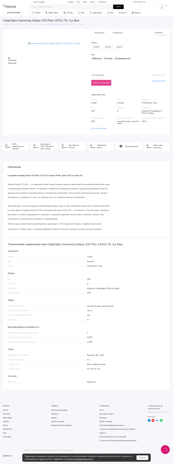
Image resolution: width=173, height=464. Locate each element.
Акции (85, 2)
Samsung (158, 33)
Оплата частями (57, 422)
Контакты (103, 418)
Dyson (123, 13)
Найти (118, 7)
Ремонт (92, 2)
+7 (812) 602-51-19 (139, 2)
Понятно (142, 458)
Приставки (7, 437)
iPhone (37, 13)
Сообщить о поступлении (101, 83)
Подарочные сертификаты (61, 425)
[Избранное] (151, 6)
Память (94, 43)
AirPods (69, 13)
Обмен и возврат (105, 422)
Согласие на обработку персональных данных (117, 429)
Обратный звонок (154, 408)
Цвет (93, 55)
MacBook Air (7, 429)
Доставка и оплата (106, 414)
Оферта (102, 433)
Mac (111, 13)
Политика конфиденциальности (79, 459)
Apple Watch (53, 13)
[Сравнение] (145, 6)
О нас (101, 410)
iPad (82, 13)
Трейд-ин (54, 414)
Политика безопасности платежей (112, 437)
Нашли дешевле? (159, 81)
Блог (78, 2)
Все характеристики (99, 128)
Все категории (13, 12)
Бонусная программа (59, 410)
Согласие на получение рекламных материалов (117, 441)
